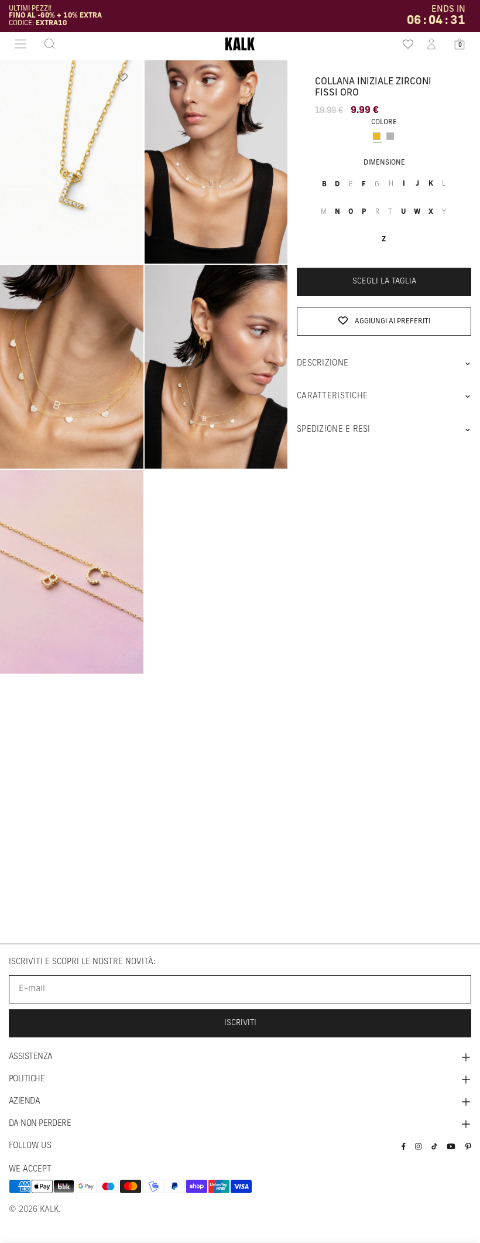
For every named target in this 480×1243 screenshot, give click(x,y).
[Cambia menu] (20, 44)
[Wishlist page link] (403, 44)
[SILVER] (390, 136)
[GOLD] (376, 136)
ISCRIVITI (240, 1023)
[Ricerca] (46, 44)
